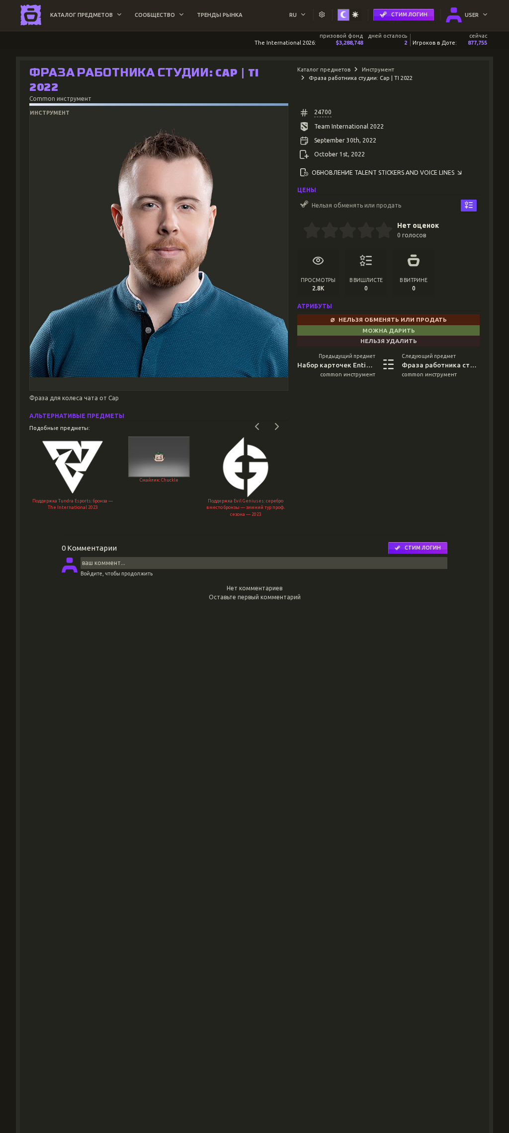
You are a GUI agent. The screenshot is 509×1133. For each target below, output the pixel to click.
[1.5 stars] (326, 231)
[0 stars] (300, 231)
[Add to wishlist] (469, 206)
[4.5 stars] (379, 231)
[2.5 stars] (343, 231)
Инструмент (378, 69)
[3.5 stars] (361, 231)
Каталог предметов (323, 69)
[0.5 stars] (307, 231)
